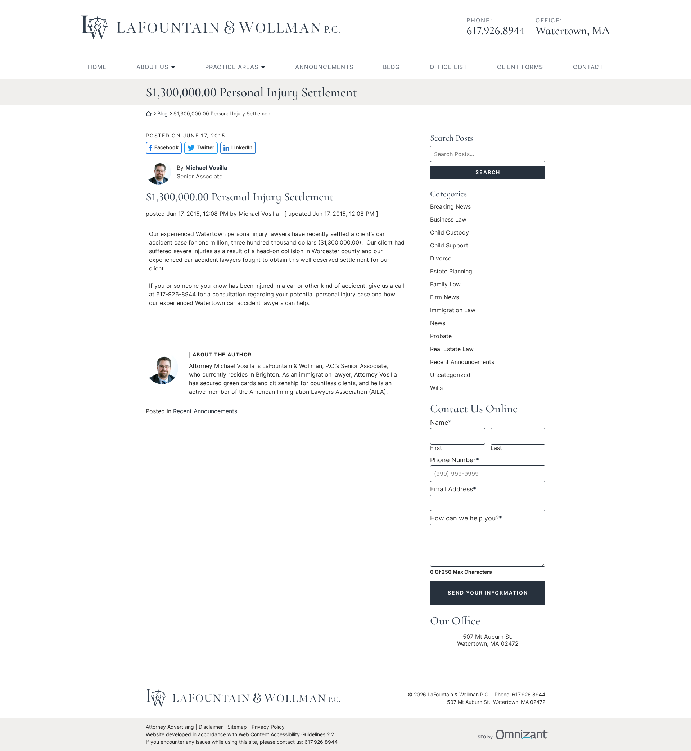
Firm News (444, 297)
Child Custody (449, 232)
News (437, 323)
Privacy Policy (268, 727)
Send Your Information (488, 593)
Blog (391, 66)
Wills (436, 387)
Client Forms (520, 66)
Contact (588, 66)
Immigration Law (452, 310)
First (436, 448)
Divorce (440, 258)
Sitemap (237, 727)
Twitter (199, 147)
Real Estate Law (452, 348)
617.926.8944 (495, 30)
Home (97, 66)
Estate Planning (451, 271)
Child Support (449, 245)
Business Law (448, 219)
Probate (441, 336)
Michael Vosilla (206, 167)
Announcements (324, 66)
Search (487, 172)
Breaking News (450, 206)
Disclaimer (211, 727)
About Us (152, 66)
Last (496, 448)
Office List (448, 66)
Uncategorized (450, 374)
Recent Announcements (205, 411)
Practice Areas (231, 66)
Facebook (162, 147)
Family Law (445, 284)
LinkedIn (236, 147)
